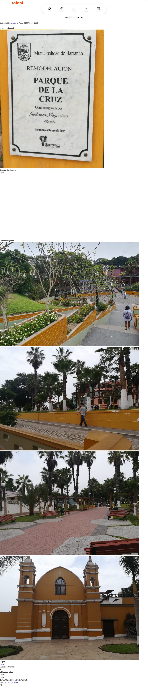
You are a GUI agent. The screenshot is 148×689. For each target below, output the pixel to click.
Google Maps (13, 682)
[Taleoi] (17, 2)
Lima (2, 664)
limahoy (14, 23)
